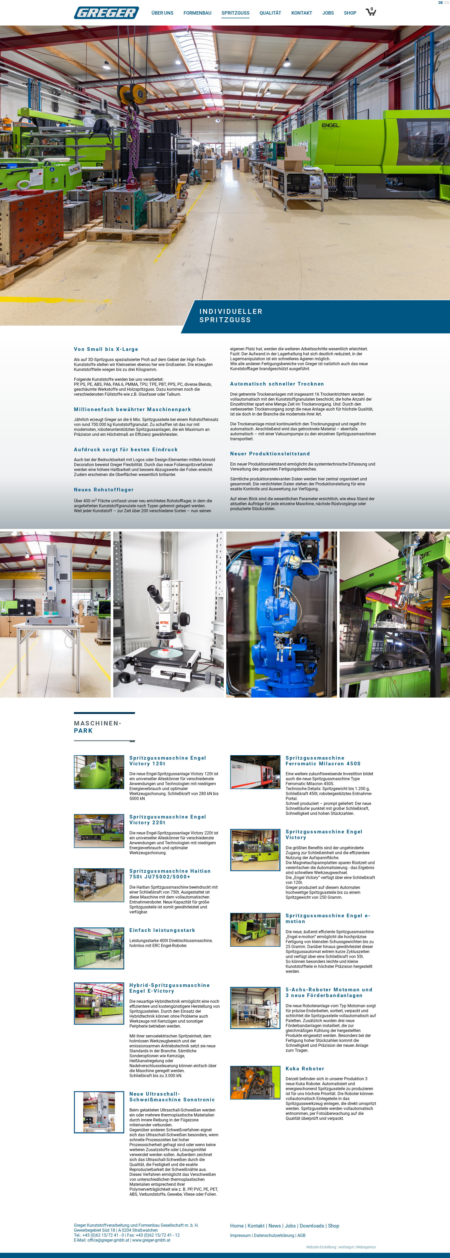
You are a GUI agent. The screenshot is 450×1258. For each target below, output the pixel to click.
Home (237, 1226)
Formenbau (197, 13)
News (274, 1226)
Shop (350, 13)
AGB (301, 1235)
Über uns (162, 13)
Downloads (312, 1226)
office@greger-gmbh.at (108, 1240)
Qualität (270, 13)
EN (447, 3)
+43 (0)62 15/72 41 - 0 (103, 1235)
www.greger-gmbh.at (151, 1240)
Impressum (240, 1235)
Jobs (328, 13)
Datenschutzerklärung (274, 1235)
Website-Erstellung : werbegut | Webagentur (341, 1247)
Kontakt (301, 13)
